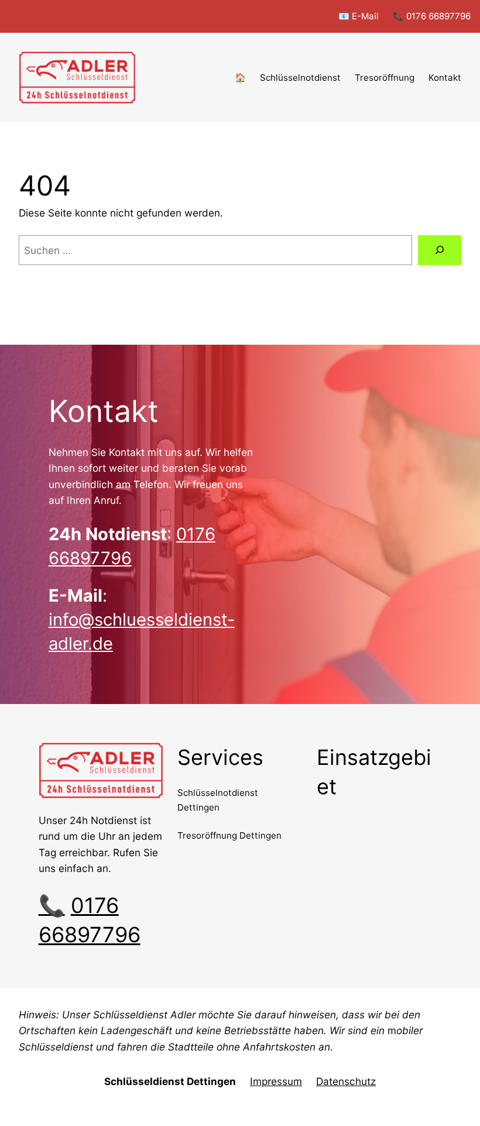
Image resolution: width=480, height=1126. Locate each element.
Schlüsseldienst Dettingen (170, 1081)
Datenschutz (346, 1081)
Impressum (276, 1081)
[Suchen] (439, 250)
